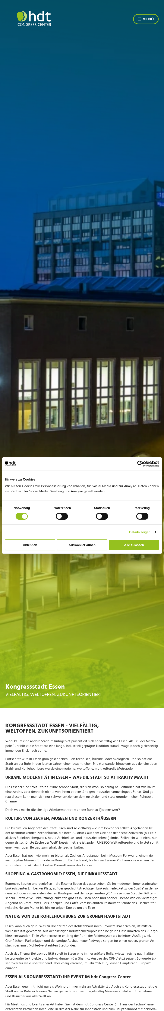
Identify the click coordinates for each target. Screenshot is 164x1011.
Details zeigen (139, 532)
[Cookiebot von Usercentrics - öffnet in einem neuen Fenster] (140, 463)
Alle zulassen (134, 545)
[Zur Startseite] (33, 19)
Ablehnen (30, 545)
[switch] (62, 516)
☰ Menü (146, 19)
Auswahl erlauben (82, 545)
